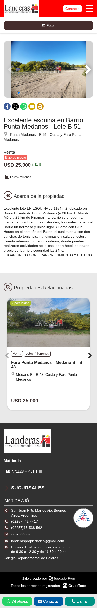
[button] (87, 69)
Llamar (82, 601)
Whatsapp (20, 601)
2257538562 (21, 534)
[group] (48, 69)
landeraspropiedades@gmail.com (37, 541)
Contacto (72, 9)
